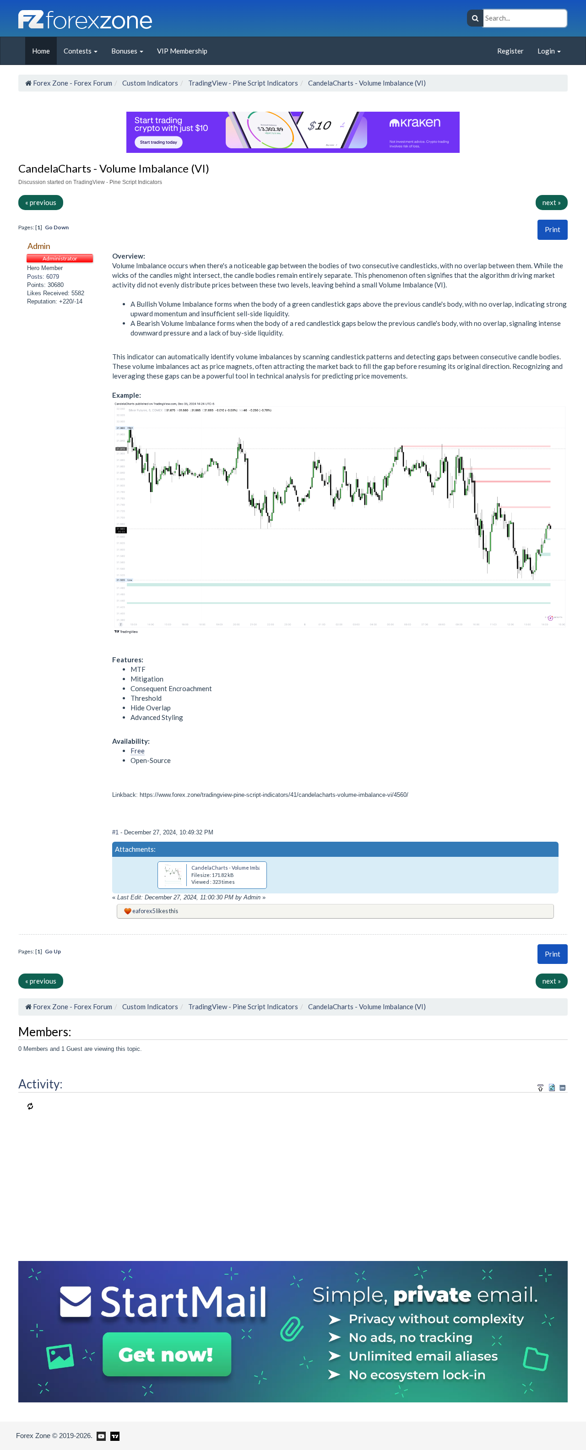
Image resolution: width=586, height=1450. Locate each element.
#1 (116, 832)
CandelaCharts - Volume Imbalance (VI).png (242, 868)
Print (552, 229)
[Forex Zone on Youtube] (100, 1435)
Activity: (40, 1084)
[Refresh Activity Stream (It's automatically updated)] (552, 1086)
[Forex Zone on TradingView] (113, 1435)
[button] (552, 229)
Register (510, 51)
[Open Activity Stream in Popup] (540, 1086)
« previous (40, 202)
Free (137, 751)
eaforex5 (143, 910)
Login (546, 51)
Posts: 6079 (43, 276)
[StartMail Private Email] (293, 1330)
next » (552, 202)
